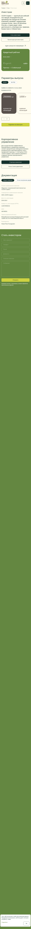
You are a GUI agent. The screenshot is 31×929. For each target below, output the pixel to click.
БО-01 (5, 82)
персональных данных (7, 285)
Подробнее (5, 922)
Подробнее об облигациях (16, 124)
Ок (26, 923)
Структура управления (15, 162)
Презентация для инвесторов (15, 39)
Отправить (15, 280)
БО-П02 (13, 82)
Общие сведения (7, 180)
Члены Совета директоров (15, 166)
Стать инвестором (15, 35)
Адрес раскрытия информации (14, 45)
